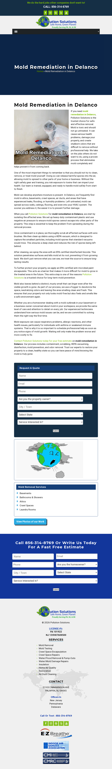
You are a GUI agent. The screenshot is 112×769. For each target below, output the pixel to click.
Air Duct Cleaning (47, 674)
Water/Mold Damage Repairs (53, 661)
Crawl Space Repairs (49, 654)
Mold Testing (45, 648)
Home (40, 71)
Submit (56, 431)
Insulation (44, 664)
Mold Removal (46, 645)
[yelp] (61, 723)
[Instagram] (50, 723)
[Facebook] (45, 723)
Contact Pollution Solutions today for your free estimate (43, 340)
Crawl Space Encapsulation (52, 651)
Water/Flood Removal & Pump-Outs (57, 658)
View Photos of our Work (30, 521)
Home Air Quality (47, 667)
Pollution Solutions (38, 214)
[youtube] (66, 723)
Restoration (45, 671)
